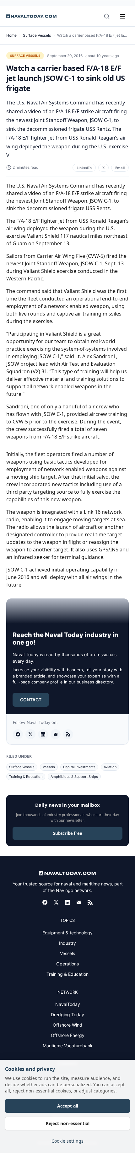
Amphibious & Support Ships (74, 776)
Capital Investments (79, 767)
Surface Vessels (37, 35)
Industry (67, 943)
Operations (67, 963)
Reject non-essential (67, 1123)
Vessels (49, 767)
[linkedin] (43, 734)
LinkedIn (84, 167)
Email (120, 167)
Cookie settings (67, 1141)
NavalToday (67, 1004)
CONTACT (30, 699)
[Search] (107, 16)
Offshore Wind (67, 1025)
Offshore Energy (67, 1035)
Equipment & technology (67, 932)
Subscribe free (67, 833)
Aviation (110, 767)
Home (11, 35)
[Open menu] (122, 16)
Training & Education (25, 776)
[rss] (68, 734)
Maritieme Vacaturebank (68, 1045)
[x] (30, 734)
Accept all (67, 1106)
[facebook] (18, 734)
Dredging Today (67, 1014)
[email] (56, 734)
